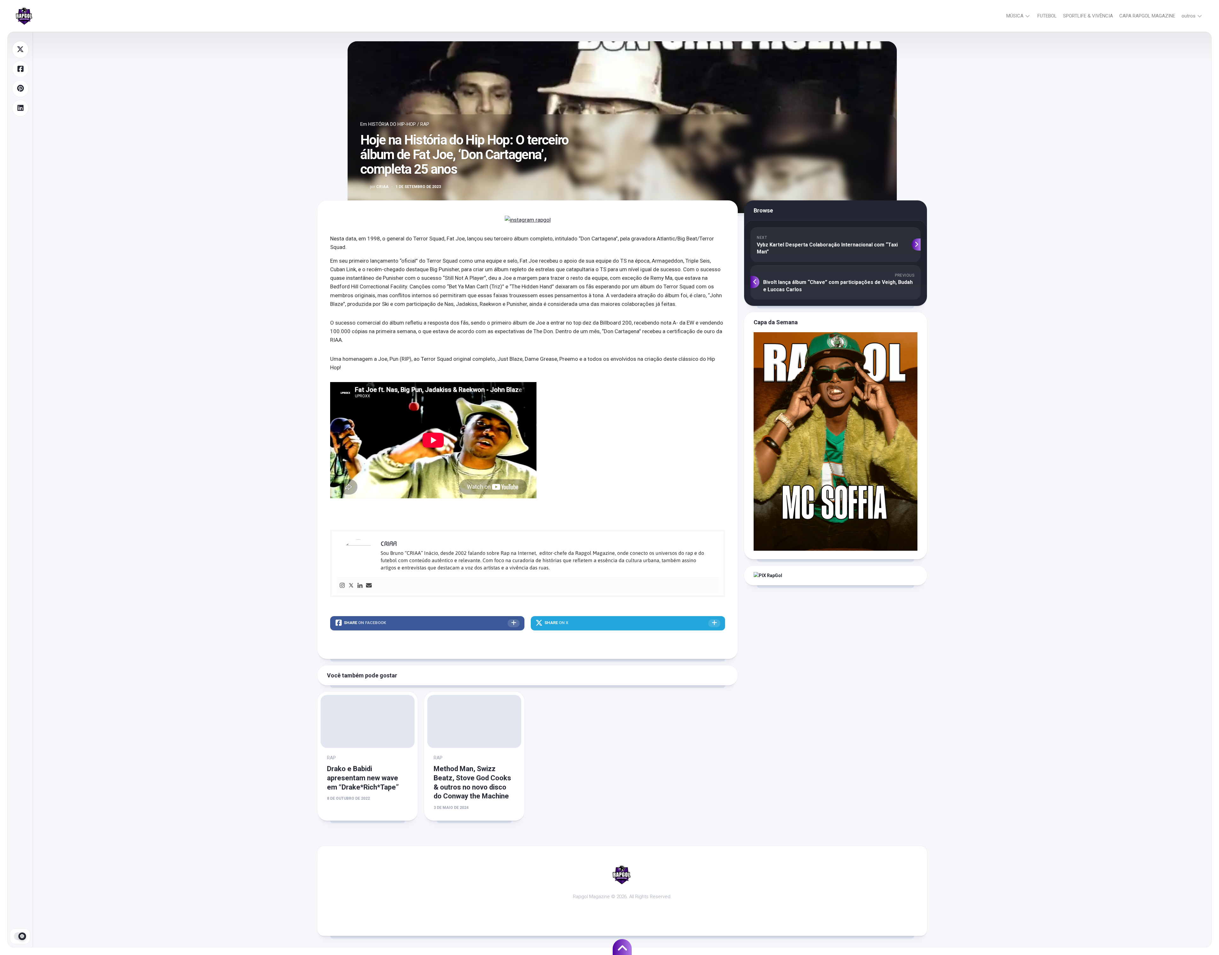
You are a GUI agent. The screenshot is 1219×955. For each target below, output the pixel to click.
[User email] (369, 585)
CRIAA (379, 187)
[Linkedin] (360, 585)
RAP (424, 124)
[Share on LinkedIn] (20, 108)
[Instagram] (342, 585)
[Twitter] (351, 585)
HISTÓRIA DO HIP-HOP (392, 124)
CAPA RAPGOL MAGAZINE (1147, 16)
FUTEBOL (1047, 16)
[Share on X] (20, 49)
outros (1189, 16)
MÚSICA (1014, 16)
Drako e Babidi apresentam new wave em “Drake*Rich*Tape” (363, 778)
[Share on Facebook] (20, 69)
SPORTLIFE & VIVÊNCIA (1088, 16)
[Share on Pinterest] (20, 88)
